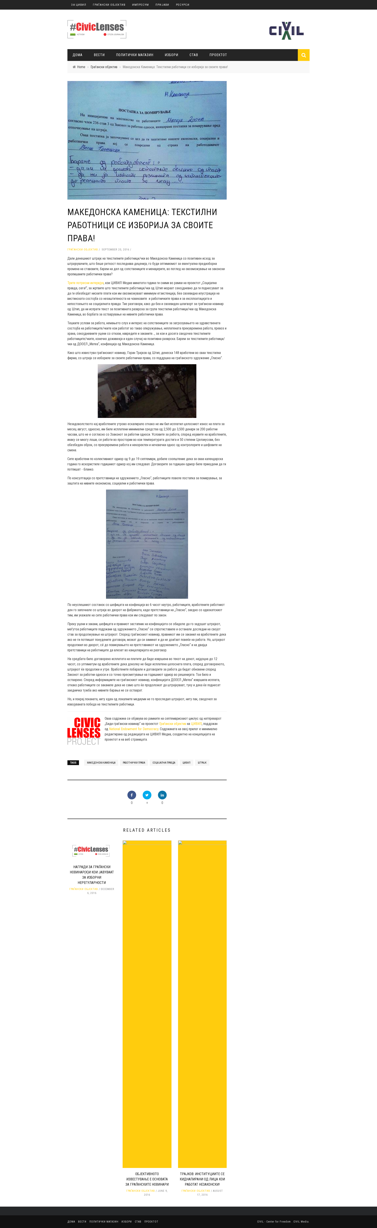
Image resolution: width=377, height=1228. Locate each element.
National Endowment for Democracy (133, 729)
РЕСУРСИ (183, 4)
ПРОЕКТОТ (218, 55)
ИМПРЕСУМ (140, 4)
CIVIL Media (301, 1221)
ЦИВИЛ (196, 724)
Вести (99, 55)
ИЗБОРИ (171, 55)
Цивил (186, 762)
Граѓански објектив (82, 249)
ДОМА (77, 55)
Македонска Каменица (101, 762)
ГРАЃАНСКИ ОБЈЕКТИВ (109, 4)
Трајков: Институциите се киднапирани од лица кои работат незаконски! (202, 1179)
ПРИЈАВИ (162, 4)
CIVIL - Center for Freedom (274, 1221)
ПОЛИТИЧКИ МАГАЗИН (134, 55)
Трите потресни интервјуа (85, 283)
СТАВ (194, 55)
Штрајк (202, 762)
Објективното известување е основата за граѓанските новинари (147, 1179)
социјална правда (164, 762)
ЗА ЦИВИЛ (78, 4)
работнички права (134, 762)
